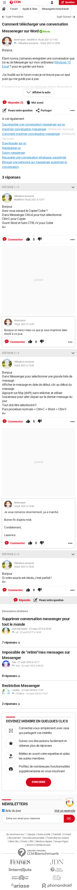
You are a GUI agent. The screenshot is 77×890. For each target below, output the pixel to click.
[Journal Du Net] (56, 862)
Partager (46, 110)
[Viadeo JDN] (56, 877)
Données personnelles (33, 838)
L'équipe (31, 834)
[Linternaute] (20, 870)
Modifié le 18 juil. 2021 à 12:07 (29, 199)
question (70, 2)
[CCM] (15, 2)
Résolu (46, 31)
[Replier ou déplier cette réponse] (73, 187)
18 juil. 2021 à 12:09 (24, 324)
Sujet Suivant (64, 16)
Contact (67, 834)
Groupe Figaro (61, 841)
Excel (5, 66)
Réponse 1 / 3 (10, 187)
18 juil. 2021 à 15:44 (24, 365)
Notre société (44, 834)
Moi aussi (37, 102)
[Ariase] (20, 885)
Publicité (57, 834)
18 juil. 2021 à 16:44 (24, 506)
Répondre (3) (15, 102)
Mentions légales (44, 841)
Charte (24, 841)
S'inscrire (38, 781)
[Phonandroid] (56, 885)
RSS (32, 841)
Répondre (25, 600)
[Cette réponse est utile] (28, 239)
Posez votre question (20, 110)
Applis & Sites (29, 8)
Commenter (15, 239)
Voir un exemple (64, 811)
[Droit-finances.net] (56, 869)
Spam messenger (13, 153)
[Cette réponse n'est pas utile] (39, 239)
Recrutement (14, 838)
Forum (14, 8)
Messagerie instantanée (55, 8)
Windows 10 (62, 62)
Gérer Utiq (14, 841)
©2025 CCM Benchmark (39, 845)
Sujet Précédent (14, 16)
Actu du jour (13, 811)
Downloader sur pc (14, 143)
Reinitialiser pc (11, 148)
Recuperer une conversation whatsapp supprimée (34, 157)
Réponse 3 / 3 (10, 554)
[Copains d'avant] (20, 877)
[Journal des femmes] (20, 862)
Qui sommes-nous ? (16, 834)
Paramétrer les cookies (58, 838)
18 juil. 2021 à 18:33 (50, 43)
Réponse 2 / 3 (10, 353)
